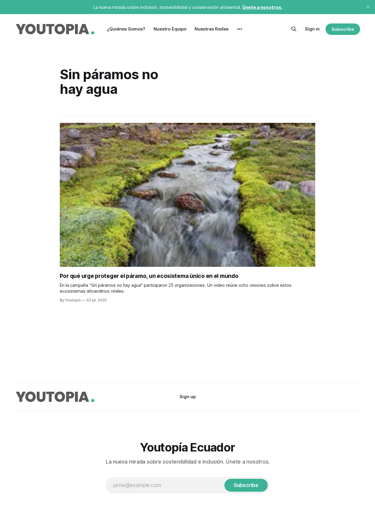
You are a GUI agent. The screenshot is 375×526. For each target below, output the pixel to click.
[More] (239, 29)
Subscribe (343, 29)
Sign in (312, 29)
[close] (368, 7)
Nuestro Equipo (170, 29)
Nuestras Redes (212, 29)
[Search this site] (294, 29)
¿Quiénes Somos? (126, 29)
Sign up (188, 396)
